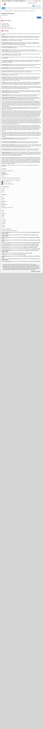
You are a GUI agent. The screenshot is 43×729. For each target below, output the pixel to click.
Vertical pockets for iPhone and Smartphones (9, 141)
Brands (3, 212)
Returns (3, 190)
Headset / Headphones (5, 90)
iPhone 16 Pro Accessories (6, 244)
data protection (4, 201)
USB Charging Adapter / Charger (7, 42)
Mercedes (3, 233)
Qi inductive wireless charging (6, 152)
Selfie (2, 165)
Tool (2, 157)
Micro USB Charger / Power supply (7, 70)
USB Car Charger (4, 39)
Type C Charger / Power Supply (7, 60)
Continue (39, 17)
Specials (3, 217)
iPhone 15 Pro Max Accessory (6, 248)
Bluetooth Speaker (5, 94)
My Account (3, 221)
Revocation (3, 198)
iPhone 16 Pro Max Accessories (7, 242)
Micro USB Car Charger (5, 67)
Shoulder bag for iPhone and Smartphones (8, 144)
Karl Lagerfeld (30, 237)
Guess (27, 237)
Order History (4, 223)
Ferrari (28, 248)
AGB (2, 196)
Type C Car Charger (5, 57)
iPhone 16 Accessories (5, 247)
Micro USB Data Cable (5, 64)
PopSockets (4, 73)
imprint (3, 199)
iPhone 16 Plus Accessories (6, 245)
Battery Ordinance (4, 204)
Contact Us (3, 188)
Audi (25, 232)
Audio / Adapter (4, 86)
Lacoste (38, 232)
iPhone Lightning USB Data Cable (7, 46)
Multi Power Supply (5, 36)
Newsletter (3, 226)
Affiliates (3, 215)
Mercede (38, 256)
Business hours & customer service (7, 207)
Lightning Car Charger (5, 49)
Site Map (3, 191)
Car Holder (3, 82)
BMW (28, 232)
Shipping (3, 202)
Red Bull (6, 233)
